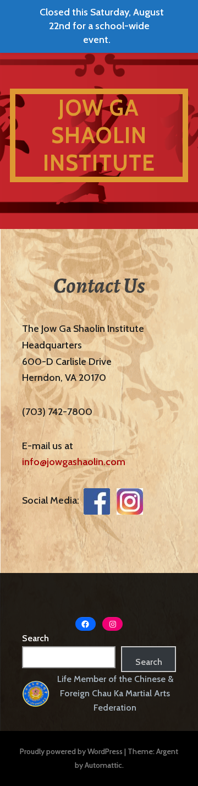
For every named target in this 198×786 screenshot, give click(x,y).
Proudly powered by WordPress (71, 751)
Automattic (103, 765)
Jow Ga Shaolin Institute (99, 135)
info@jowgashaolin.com (73, 462)
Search (35, 638)
